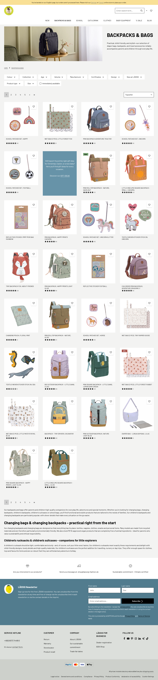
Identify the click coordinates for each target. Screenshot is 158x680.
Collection (27, 77)
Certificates (96, 77)
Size (29, 83)
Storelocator (49, 648)
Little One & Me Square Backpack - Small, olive (59, 484)
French (101, 2)
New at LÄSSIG (133, 77)
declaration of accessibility (130, 676)
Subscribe (136, 601)
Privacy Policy (130, 616)
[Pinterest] (132, 639)
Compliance (88, 676)
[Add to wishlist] (33, 106)
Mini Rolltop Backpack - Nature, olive (58, 336)
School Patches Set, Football (18, 188)
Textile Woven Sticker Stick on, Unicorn (135, 238)
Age (42, 77)
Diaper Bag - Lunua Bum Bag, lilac (136, 434)
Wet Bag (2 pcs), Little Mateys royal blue (20, 435)
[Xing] (143, 639)
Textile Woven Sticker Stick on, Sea (20, 384)
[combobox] (127, 10)
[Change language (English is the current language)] (146, 10)
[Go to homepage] (8, 10)
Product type (12, 83)
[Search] (141, 10)
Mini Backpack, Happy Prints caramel (56, 238)
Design (114, 77)
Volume (57, 77)
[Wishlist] (151, 10)
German (94, 2)
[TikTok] (147, 639)
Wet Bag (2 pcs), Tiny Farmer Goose (136, 335)
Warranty (47, 643)
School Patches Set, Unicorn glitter (98, 237)
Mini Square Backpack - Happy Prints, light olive (18, 484)
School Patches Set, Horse (94, 335)
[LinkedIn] (139, 639)
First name (92, 586)
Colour (9, 77)
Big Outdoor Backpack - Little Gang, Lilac (60, 386)
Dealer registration (104, 642)
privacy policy (125, 607)
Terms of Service (144, 616)
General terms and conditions (71, 676)
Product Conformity (113, 676)
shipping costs (148, 671)
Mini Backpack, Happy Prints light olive (58, 287)
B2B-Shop (100, 647)
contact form (17, 647)
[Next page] (29, 94)
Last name (126, 586)
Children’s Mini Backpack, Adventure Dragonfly (132, 287)
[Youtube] (128, 639)
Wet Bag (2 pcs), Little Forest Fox (58, 139)
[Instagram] (136, 639)
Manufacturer (75, 77)
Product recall (49, 652)
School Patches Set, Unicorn (133, 139)
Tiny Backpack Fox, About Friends (20, 286)
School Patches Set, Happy (17, 139)
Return (46, 639)
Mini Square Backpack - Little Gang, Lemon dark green (98, 386)
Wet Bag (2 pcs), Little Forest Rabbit (137, 384)
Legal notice (55, 676)
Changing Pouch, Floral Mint (18, 335)
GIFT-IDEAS (65, 176)
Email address (94, 596)
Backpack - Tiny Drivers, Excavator (59, 434)
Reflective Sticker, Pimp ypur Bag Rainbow (20, 238)
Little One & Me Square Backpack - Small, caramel (136, 189)
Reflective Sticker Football (95, 286)
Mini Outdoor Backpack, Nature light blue (96, 435)
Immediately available (51, 83)
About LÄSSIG (75, 639)
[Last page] (34, 94)
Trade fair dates (76, 651)
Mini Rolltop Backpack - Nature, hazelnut (96, 189)
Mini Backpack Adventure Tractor (97, 139)
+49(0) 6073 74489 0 (12, 640)
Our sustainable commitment (76, 645)
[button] (21, 143)
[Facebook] (124, 639)
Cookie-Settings (148, 676)
